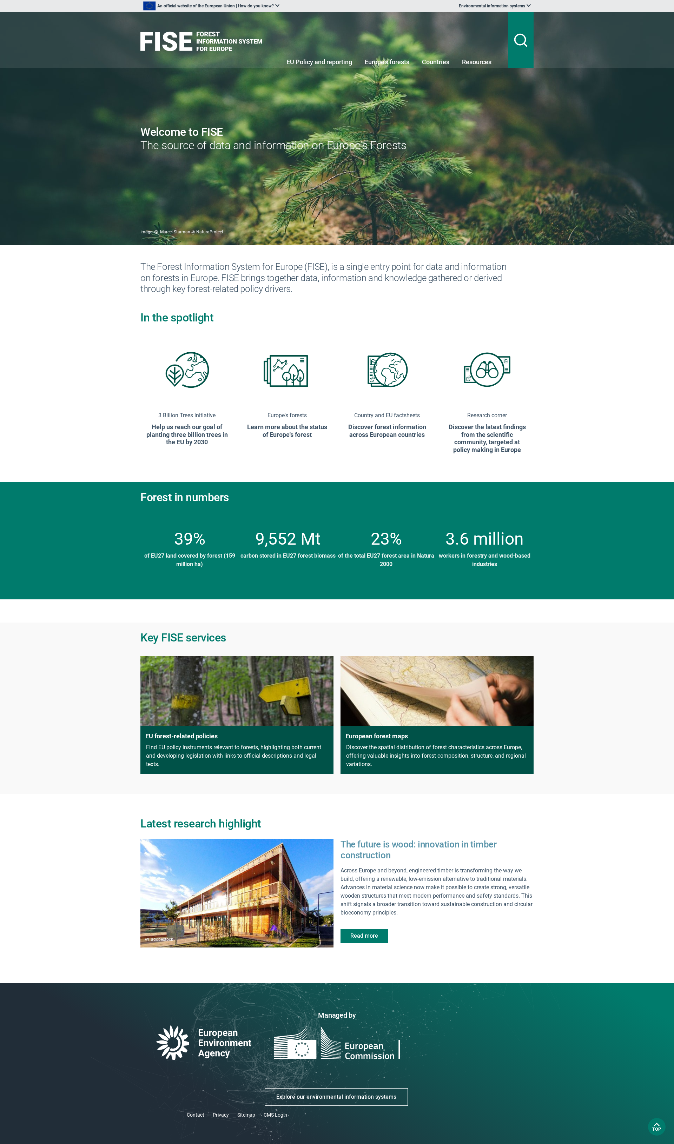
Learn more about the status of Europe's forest (287, 430)
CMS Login (275, 1115)
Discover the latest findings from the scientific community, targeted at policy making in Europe (487, 438)
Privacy (221, 1115)
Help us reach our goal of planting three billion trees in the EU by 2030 (187, 434)
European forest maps (376, 736)
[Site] (204, 41)
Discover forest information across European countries (387, 430)
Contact (195, 1115)
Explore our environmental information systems (336, 1096)
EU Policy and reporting (319, 62)
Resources (476, 62)
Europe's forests (387, 62)
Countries (435, 62)
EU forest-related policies (181, 736)
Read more (364, 935)
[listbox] (211, 6)
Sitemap (246, 1115)
